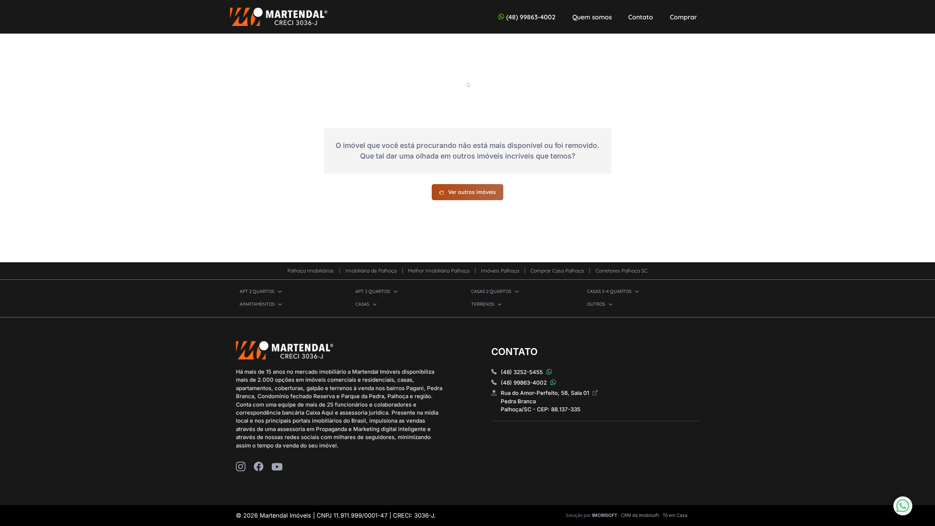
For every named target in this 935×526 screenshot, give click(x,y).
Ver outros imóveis (472, 192)
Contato (640, 17)
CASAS (362, 304)
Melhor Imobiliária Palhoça (439, 270)
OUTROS (596, 304)
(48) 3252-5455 (522, 372)
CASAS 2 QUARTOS (491, 291)
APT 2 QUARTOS (257, 291)
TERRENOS (483, 304)
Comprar (683, 17)
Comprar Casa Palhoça (557, 270)
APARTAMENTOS (258, 304)
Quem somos (592, 17)
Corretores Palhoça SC (621, 270)
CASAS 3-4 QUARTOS (610, 291)
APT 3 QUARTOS (373, 291)
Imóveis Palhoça (500, 270)
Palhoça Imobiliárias (311, 270)
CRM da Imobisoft (640, 515)
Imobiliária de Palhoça (372, 270)
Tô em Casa (675, 515)
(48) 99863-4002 (531, 17)
